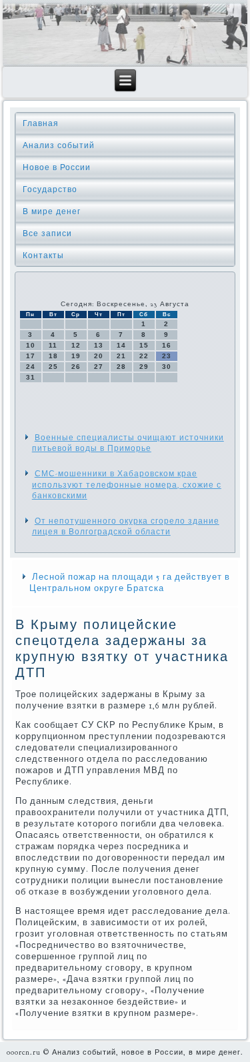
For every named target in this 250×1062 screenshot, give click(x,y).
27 (98, 366)
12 (76, 345)
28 (121, 366)
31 (30, 377)
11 (53, 345)
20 (98, 356)
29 (144, 366)
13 (98, 345)
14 (121, 345)
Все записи (47, 233)
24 (30, 366)
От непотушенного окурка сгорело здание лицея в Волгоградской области (125, 526)
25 (53, 366)
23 (166, 356)
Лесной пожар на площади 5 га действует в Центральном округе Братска (129, 583)
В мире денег (52, 211)
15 (144, 345)
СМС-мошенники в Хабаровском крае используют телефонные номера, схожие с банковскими (126, 484)
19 (76, 356)
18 (53, 356)
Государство (50, 189)
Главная (41, 123)
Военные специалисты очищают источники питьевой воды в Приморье (128, 443)
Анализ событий (59, 145)
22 (144, 356)
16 (166, 345)
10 (30, 345)
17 (30, 356)
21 (121, 356)
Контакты (43, 255)
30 (166, 366)
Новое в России (57, 167)
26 (76, 366)
